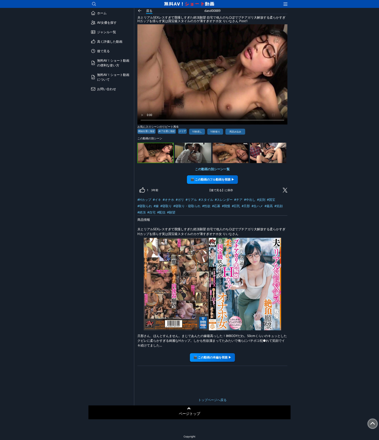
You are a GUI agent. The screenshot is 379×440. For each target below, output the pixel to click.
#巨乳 (236, 206)
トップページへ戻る (212, 400)
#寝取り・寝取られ (187, 206)
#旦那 (246, 206)
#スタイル (206, 200)
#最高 (269, 206)
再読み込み (235, 131)
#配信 (161, 212)
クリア (182, 131)
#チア (238, 200)
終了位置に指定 (167, 131)
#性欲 (206, 206)
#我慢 (226, 206)
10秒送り (215, 131)
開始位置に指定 (146, 131)
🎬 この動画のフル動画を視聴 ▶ (212, 179)
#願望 (171, 212)
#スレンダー (224, 200)
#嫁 (156, 206)
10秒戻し (197, 131)
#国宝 (271, 200)
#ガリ (180, 200)
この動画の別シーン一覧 (212, 169)
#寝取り (166, 206)
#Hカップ (144, 200)
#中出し (249, 200)
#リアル (191, 200)
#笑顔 (278, 206)
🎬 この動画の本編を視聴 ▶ (212, 357)
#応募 (216, 206)
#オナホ (168, 200)
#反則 (261, 200)
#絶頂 (141, 212)
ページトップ (189, 413)
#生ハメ (257, 206)
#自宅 (151, 212)
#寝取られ (144, 206)
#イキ (157, 200)
